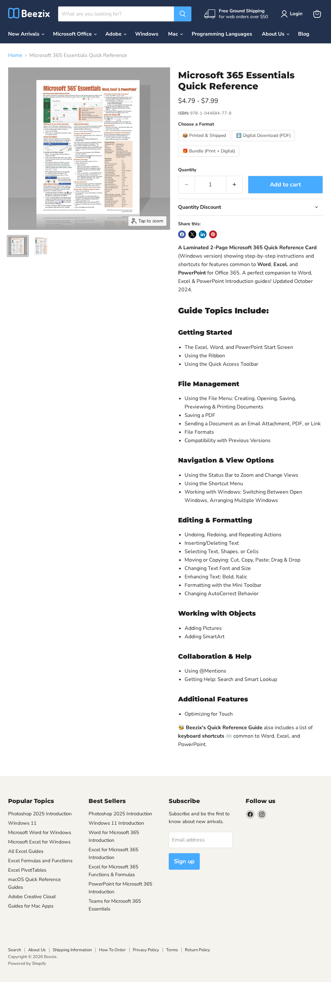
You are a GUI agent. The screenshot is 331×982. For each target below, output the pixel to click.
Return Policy (197, 950)
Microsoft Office (73, 34)
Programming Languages (222, 34)
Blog (303, 34)
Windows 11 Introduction (116, 823)
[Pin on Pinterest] (213, 234)
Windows (146, 34)
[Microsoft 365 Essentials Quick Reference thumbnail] (17, 246)
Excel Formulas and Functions (40, 860)
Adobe (114, 34)
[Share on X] (192, 234)
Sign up (184, 861)
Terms (172, 950)
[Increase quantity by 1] (234, 185)
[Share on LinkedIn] (203, 234)
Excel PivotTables (27, 870)
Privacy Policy (146, 950)
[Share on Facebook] (182, 234)
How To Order (112, 950)
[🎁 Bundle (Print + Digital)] (209, 158)
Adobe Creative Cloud (32, 896)
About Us (274, 34)
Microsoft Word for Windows (39, 832)
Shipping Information (72, 950)
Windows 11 (22, 823)
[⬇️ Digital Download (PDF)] (264, 142)
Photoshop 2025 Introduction (40, 813)
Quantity (187, 170)
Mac (173, 34)
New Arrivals (24, 34)
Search (14, 950)
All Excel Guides (25, 851)
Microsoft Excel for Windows (39, 842)
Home (15, 55)
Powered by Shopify (27, 963)
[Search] (182, 13)
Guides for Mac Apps (30, 906)
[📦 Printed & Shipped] (205, 142)
